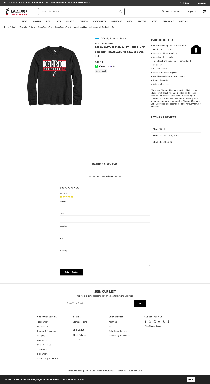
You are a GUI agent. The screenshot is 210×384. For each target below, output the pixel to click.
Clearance (168, 21)
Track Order (185, 3)
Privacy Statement (75, 371)
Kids (48, 21)
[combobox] (73, 11)
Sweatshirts (99, 21)
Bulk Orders (42, 354)
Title (61, 238)
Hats (58, 21)
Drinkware (116, 21)
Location (63, 226)
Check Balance (79, 335)
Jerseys (70, 21)
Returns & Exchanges (46, 331)
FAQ (110, 326)
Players (142, 21)
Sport (154, 21)
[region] (176, 77)
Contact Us (42, 340)
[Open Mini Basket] (204, 11)
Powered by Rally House (119, 335)
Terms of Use (90, 371)
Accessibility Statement (47, 358)
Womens (37, 21)
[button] (172, 11)
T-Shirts (84, 21)
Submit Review (71, 272)
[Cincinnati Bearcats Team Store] (16, 12)
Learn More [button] (79, 379)
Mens (24, 21)
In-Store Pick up (44, 345)
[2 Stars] (64, 196)
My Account (42, 326)
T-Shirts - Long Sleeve (166, 135)
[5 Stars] (72, 196)
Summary (63, 251)
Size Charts (42, 349)
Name (62, 201)
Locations (202, 3)
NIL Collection (163, 142)
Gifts (129, 21)
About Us (113, 322)
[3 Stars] (66, 196)
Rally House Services (118, 331)
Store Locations (80, 322)
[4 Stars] (69, 196)
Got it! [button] (190, 379)
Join (140, 303)
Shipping (41, 335)
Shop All (183, 21)
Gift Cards (77, 339)
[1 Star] (61, 196)
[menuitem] (142, 21)
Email (62, 214)
